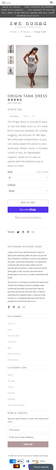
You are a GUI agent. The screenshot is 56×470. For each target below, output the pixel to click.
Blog (9, 347)
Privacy (10, 387)
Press (10, 329)
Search (10, 375)
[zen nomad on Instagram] (19, 307)
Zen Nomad (14, 103)
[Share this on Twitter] (17, 232)
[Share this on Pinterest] (28, 232)
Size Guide (42, 171)
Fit (34, 116)
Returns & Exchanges (16, 405)
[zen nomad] (28, 24)
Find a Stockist (13, 335)
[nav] (6, 2)
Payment (11, 393)
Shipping (11, 399)
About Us (11, 323)
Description (14, 116)
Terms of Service (14, 353)
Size (10, 171)
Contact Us (12, 342)
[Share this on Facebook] (23, 232)
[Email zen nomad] (24, 307)
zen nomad (18, 456)
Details (26, 116)
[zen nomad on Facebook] (9, 307)
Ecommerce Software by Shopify (35, 456)
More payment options (28, 217)
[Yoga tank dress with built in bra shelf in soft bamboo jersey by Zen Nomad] (32, 66)
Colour (12, 184)
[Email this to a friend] (32, 232)
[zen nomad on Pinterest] (14, 307)
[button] (15, 99)
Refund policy (13, 360)
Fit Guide (11, 381)
